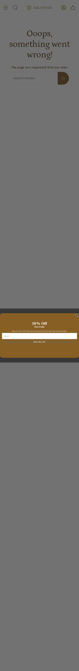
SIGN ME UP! (39, 342)
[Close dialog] (76, 315)
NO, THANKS (39, 348)
